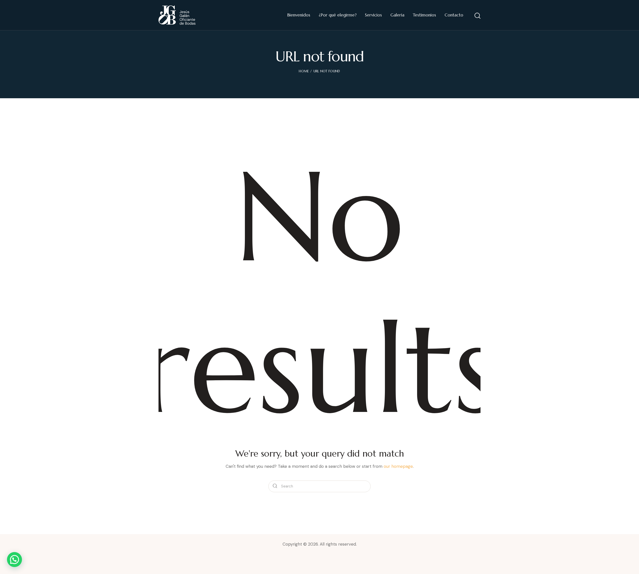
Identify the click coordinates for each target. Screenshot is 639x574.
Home (304, 71)
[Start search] (477, 16)
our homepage (398, 466)
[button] (14, 559)
